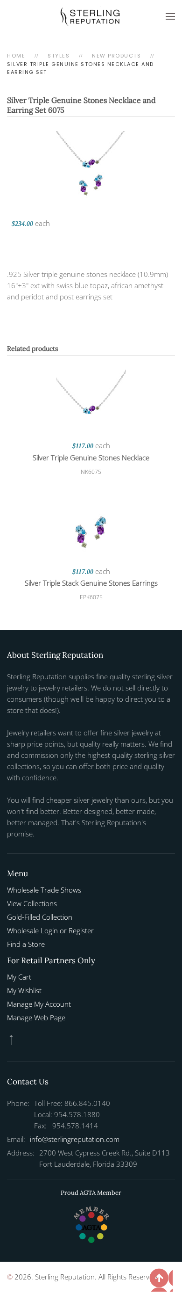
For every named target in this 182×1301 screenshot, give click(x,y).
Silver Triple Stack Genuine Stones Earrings (91, 583)
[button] (170, 16)
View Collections (32, 903)
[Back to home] (91, 16)
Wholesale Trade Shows (44, 889)
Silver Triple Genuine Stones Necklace (91, 457)
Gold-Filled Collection (39, 917)
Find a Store (26, 944)
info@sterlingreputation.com (74, 1139)
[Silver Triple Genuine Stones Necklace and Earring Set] (91, 165)
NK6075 (91, 472)
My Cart (19, 976)
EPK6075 (91, 597)
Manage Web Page (36, 1017)
